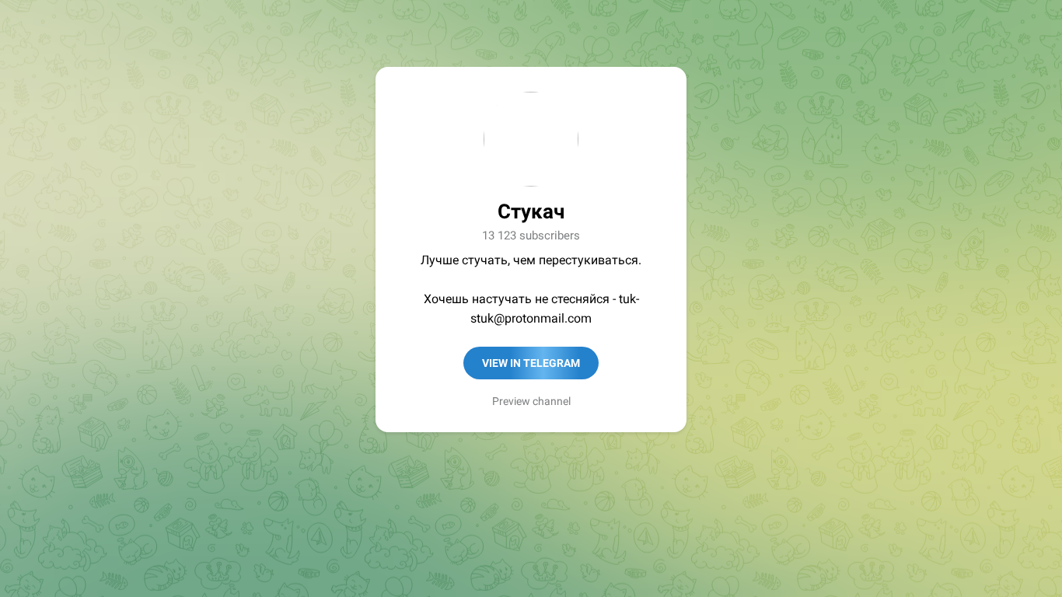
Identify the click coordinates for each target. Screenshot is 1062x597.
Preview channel (531, 401)
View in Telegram (531, 363)
